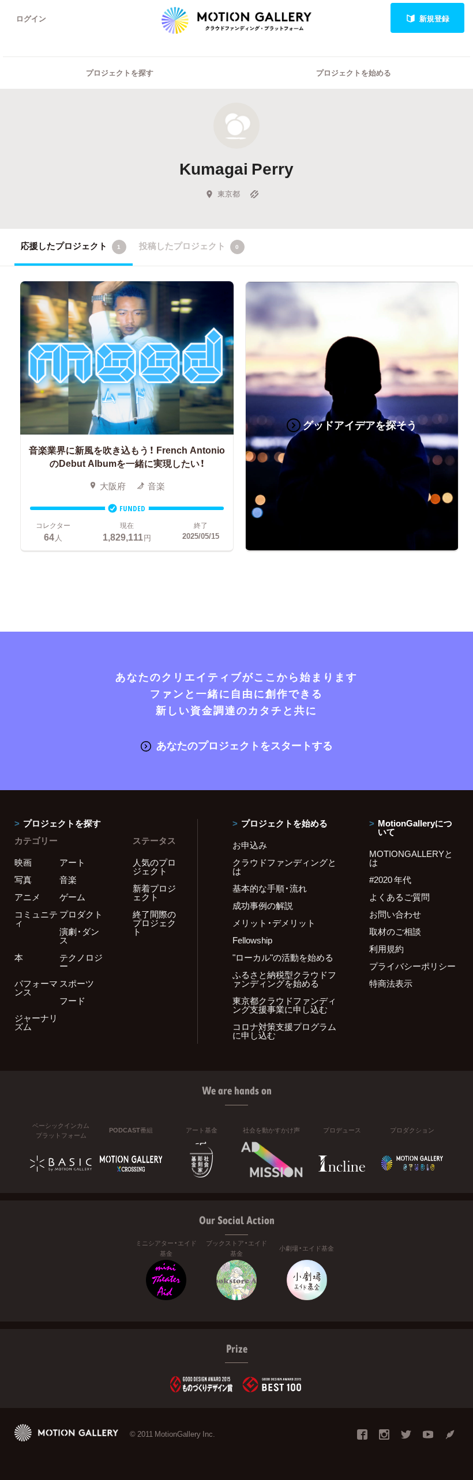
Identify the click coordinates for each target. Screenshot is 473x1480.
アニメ (27, 896)
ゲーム (72, 896)
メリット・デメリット (274, 922)
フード (72, 1000)
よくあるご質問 (399, 896)
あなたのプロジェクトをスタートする (244, 745)
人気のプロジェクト (154, 866)
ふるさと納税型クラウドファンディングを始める (284, 979)
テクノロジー (81, 961)
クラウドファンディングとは (284, 866)
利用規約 (386, 948)
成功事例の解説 (262, 905)
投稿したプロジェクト (189, 245)
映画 (23, 862)
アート (72, 862)
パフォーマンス (36, 987)
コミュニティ (36, 918)
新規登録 (434, 18)
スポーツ (76, 983)
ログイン (31, 18)
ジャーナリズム (36, 1022)
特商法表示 (390, 983)
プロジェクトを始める (353, 72)
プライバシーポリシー (412, 966)
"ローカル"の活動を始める (282, 957)
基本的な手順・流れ (269, 888)
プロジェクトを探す (119, 72)
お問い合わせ (395, 914)
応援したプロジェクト (71, 245)
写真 (23, 879)
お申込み (249, 845)
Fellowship (252, 940)
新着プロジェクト (154, 892)
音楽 (68, 879)
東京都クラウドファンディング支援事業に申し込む (284, 1004)
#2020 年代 (390, 879)
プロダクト (81, 914)
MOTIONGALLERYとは (411, 858)
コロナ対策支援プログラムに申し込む (284, 1030)
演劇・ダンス (79, 935)
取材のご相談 (395, 931)
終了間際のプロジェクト (154, 923)
